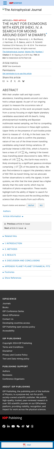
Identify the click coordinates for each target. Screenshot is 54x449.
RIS (41, 205)
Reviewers (7, 375)
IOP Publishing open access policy (19, 327)
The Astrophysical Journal (13, 52)
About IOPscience (11, 315)
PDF (38, 445)
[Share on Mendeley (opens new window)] (19, 81)
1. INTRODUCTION (13, 243)
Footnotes (9, 272)
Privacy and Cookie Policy (15, 355)
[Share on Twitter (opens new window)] (15, 81)
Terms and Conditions (13, 347)
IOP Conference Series (13, 311)
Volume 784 (29, 52)
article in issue (18, 223)
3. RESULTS (10, 255)
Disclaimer (7, 351)
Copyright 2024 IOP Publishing (17, 343)
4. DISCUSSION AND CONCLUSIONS (22, 260)
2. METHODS (11, 249)
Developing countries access (16, 323)
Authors (6, 371)
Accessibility (8, 330)
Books (5, 307)
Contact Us (8, 319)
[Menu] (5, 3)
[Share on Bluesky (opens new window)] (23, 81)
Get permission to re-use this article (17, 73)
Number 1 (39, 52)
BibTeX (31, 205)
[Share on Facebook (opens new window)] (11, 81)
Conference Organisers (13, 379)
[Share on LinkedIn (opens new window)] (8, 81)
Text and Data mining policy (16, 358)
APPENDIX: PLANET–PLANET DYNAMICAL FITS (27, 266)
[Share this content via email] (4, 81)
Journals (7, 303)
